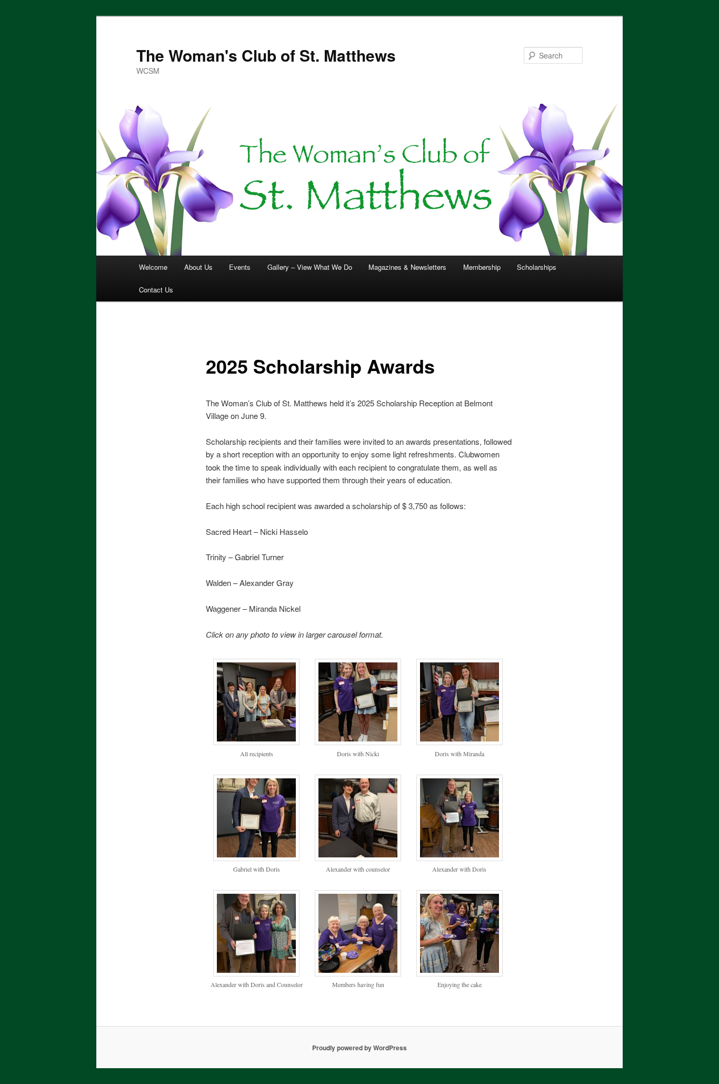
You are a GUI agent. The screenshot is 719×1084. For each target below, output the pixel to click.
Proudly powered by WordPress (359, 1047)
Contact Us (156, 290)
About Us (198, 267)
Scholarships (536, 267)
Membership (482, 267)
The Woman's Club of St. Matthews (266, 55)
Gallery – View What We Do (309, 267)
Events (240, 267)
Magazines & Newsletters (407, 267)
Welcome (153, 267)
